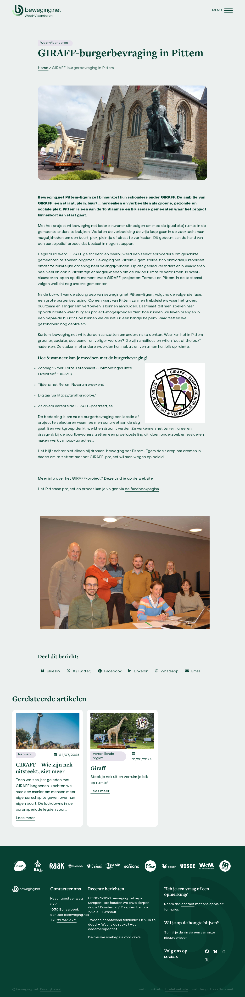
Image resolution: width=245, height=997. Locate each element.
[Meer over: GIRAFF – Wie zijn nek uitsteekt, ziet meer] (47, 731)
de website (143, 478)
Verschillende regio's (103, 756)
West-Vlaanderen (54, 43)
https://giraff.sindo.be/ (76, 395)
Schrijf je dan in (176, 932)
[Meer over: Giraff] (122, 731)
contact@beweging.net (69, 915)
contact (188, 904)
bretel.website (176, 989)
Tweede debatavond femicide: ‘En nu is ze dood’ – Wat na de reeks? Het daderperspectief (122, 925)
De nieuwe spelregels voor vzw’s (114, 937)
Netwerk (24, 754)
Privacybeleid (50, 989)
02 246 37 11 (67, 920)
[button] (222, 10)
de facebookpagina (142, 489)
